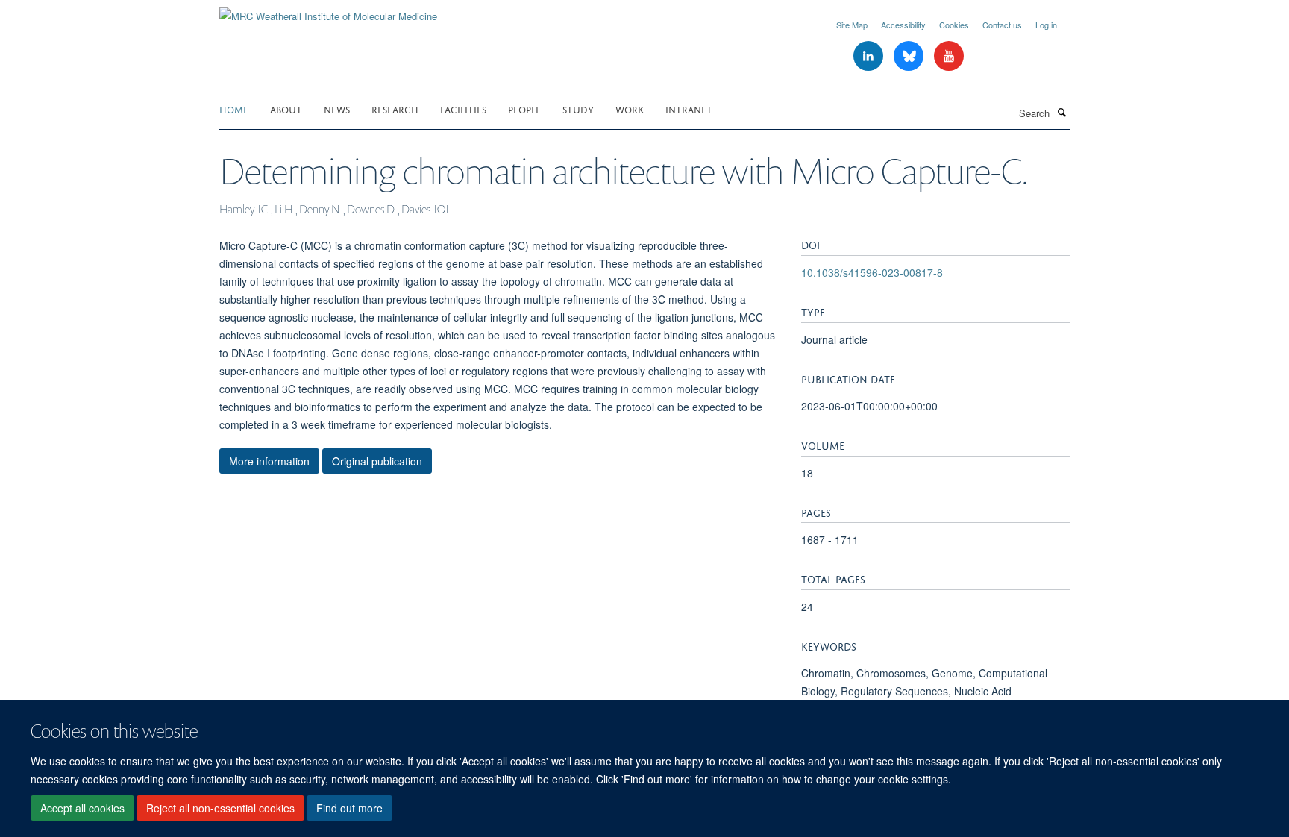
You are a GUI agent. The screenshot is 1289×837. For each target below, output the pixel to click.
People (524, 108)
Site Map (852, 25)
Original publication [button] (377, 461)
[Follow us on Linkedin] (869, 56)
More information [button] (269, 461)
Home (233, 108)
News (337, 108)
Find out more (349, 807)
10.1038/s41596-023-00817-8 (872, 272)
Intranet (688, 108)
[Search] (1061, 112)
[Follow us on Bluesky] (910, 56)
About (286, 108)
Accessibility (903, 25)
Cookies (954, 25)
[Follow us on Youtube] (949, 56)
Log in (1046, 25)
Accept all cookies (82, 807)
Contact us (1002, 25)
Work (629, 108)
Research (394, 108)
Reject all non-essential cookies (220, 807)
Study (578, 108)
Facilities (463, 108)
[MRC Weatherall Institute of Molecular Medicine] (328, 11)
